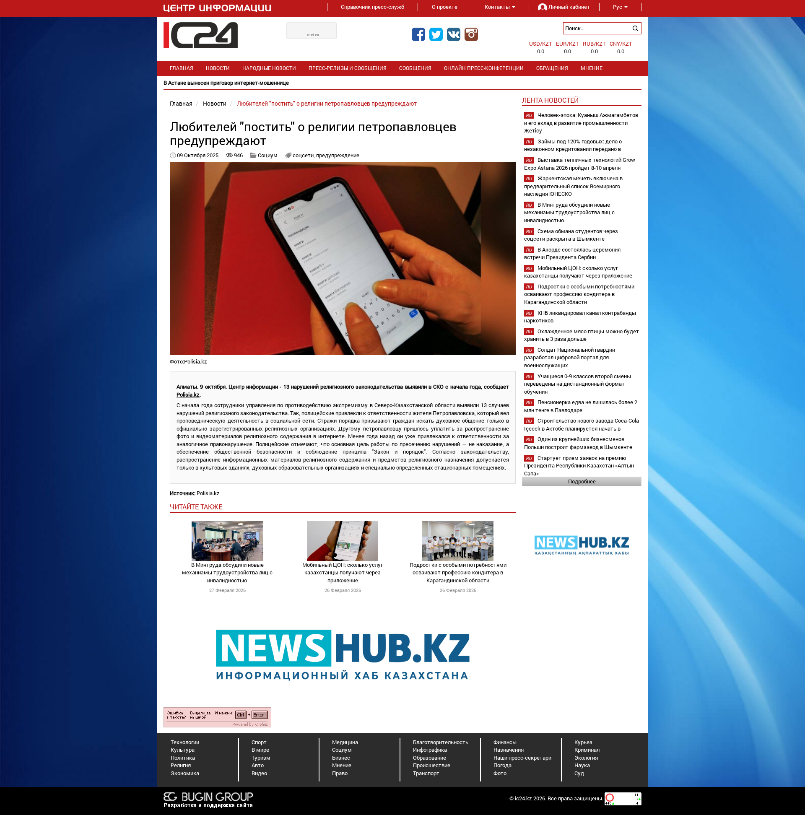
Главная (181, 68)
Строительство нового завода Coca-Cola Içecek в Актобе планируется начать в (581, 424)
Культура (183, 749)
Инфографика (430, 749)
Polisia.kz (188, 394)
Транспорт (426, 773)
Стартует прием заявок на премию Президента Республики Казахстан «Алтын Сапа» (579, 465)
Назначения (508, 749)
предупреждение (337, 155)
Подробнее (582, 481)
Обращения (552, 68)
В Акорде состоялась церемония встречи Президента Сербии (572, 253)
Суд (579, 773)
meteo (313, 35)
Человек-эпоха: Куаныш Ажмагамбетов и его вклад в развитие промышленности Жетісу (581, 122)
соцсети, (304, 155)
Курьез (583, 742)
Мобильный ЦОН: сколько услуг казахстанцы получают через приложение (342, 572)
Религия (181, 765)
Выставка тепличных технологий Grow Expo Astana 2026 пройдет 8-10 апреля (579, 163)
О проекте (444, 6)
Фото (499, 773)
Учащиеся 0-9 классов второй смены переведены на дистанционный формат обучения (577, 383)
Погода (502, 765)
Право (340, 773)
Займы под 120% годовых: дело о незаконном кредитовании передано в (573, 145)
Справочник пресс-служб (372, 6)
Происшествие (431, 765)
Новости (218, 68)
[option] (402, 83)
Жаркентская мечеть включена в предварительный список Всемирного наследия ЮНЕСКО (573, 185)
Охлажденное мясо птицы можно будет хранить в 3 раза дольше (581, 335)
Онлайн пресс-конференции (484, 68)
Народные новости (269, 68)
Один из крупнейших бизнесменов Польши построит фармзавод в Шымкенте (578, 443)
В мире (260, 749)
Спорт (259, 742)
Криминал (587, 749)
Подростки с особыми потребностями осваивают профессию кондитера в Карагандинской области (458, 572)
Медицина (345, 742)
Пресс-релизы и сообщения (348, 68)
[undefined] (217, 716)
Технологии (185, 742)
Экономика (185, 773)
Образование (429, 757)
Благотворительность (440, 742)
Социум (268, 155)
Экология (586, 757)
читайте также (196, 506)
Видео (259, 773)
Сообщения (415, 68)
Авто (258, 765)
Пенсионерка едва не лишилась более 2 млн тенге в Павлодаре (580, 406)
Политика (183, 757)
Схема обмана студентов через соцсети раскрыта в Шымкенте (571, 235)
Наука (582, 765)
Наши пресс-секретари (522, 757)
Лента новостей (550, 100)
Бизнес (341, 757)
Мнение (591, 68)
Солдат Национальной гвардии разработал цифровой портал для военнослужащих (569, 357)
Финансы (505, 742)
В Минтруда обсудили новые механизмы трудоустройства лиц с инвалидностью (227, 572)
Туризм (261, 757)
